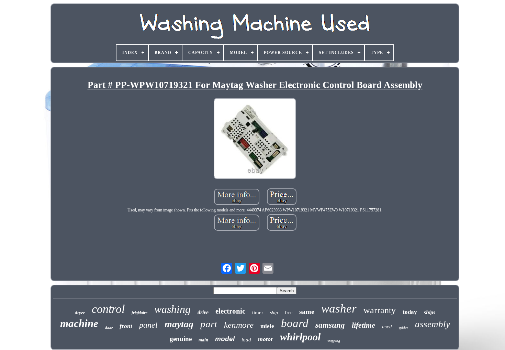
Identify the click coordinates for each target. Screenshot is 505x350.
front (126, 325)
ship (274, 312)
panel (148, 324)
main (203, 339)
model (225, 338)
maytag (179, 324)
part (208, 323)
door (109, 328)
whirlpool (300, 336)
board (294, 323)
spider (403, 328)
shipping (333, 341)
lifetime (363, 325)
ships (429, 312)
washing (172, 309)
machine (79, 323)
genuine (181, 338)
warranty (379, 310)
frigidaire (139, 312)
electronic (230, 311)
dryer (80, 312)
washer (339, 308)
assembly (432, 324)
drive (203, 312)
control (108, 309)
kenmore (239, 324)
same (306, 311)
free (288, 312)
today (410, 312)
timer (257, 312)
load (246, 339)
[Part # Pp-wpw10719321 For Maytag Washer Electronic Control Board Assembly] (255, 139)
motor (265, 339)
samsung (330, 325)
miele (267, 326)
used (387, 327)
